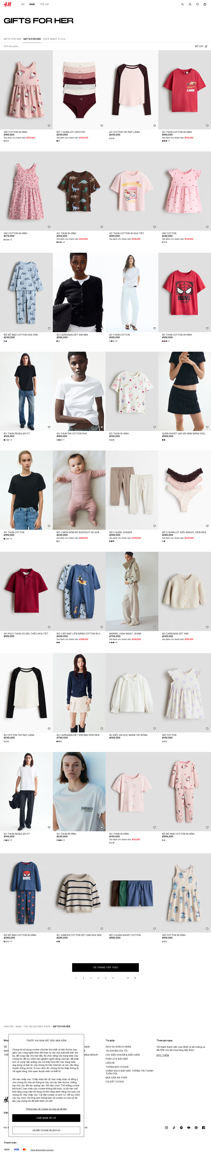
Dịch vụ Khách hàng (118, 1046)
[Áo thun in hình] (79, 191)
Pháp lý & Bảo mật (117, 1058)
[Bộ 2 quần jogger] (132, 490)
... (120, 978)
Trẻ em (44, 4)
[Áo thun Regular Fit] (26, 391)
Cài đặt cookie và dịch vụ (46, 1130)
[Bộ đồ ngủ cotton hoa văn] (26, 292)
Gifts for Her (61, 1026)
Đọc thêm (162, 1055)
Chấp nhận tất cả (46, 1118)
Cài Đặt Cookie (115, 1081)
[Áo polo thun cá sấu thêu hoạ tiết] (26, 591)
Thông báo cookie (117, 1067)
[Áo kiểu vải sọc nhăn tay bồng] (132, 692)
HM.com (8, 1026)
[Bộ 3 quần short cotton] (132, 893)
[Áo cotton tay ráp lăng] (132, 89)
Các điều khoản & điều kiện (123, 1054)
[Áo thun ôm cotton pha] (79, 391)
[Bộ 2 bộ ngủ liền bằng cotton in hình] (79, 591)
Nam (32, 4)
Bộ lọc (199, 46)
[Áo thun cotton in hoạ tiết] (132, 191)
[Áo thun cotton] (132, 292)
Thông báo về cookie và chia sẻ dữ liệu (46, 1109)
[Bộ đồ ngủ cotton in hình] (26, 893)
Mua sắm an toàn (116, 1077)
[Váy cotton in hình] (26, 89)
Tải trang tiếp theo (105, 967)
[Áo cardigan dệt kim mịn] (79, 292)
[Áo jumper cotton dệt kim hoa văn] (79, 893)
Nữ (22, 4)
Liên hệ (110, 1063)
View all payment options (41, 1150)
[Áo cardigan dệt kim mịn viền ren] (79, 692)
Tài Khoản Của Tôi (117, 1050)
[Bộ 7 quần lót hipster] (79, 89)
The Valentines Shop (36, 1026)
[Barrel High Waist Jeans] (132, 591)
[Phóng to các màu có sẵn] (6, 141)
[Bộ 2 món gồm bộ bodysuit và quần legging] (79, 490)
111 (128, 978)
